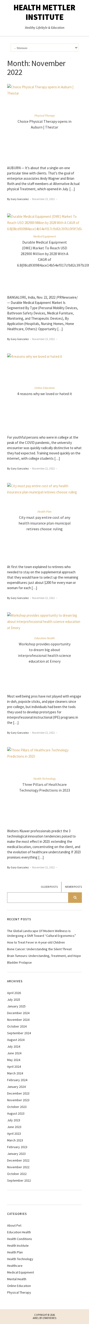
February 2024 (17, 1080)
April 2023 (14, 1133)
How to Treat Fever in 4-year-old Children (36, 942)
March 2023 (15, 1140)
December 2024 (18, 1013)
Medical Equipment (44, 236)
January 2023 (16, 1153)
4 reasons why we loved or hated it (44, 393)
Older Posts (49, 886)
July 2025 (13, 999)
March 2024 (15, 1073)
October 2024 (17, 1026)
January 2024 (16, 1086)
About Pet (14, 1225)
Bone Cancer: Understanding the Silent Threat (39, 949)
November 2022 (18, 1167)
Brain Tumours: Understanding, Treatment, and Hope (44, 956)
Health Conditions (19, 1239)
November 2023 (18, 1100)
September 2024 (19, 1033)
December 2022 (18, 1160)
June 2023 (14, 1127)
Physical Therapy (44, 115)
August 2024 (15, 1040)
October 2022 (17, 1174)
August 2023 (15, 1113)
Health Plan (44, 511)
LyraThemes (49, 1318)
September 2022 (19, 1180)
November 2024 (18, 1019)
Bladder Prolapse (19, 962)
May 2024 (13, 1060)
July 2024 (13, 1046)
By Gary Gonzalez (18, 199)
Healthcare (15, 1265)
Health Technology (44, 778)
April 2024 (14, 1066)
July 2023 (13, 1120)
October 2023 (17, 1107)
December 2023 (18, 1093)
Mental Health (16, 1279)
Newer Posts (73, 886)
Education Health (44, 638)
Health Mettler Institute (44, 12)
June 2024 (14, 1053)
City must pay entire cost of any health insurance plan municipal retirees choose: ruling (45, 523)
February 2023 (17, 1147)
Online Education (44, 388)
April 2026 (14, 993)
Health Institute (18, 1245)
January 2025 (16, 1006)
